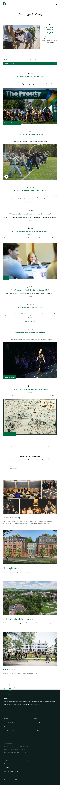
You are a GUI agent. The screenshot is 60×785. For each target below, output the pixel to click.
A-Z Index (6, 767)
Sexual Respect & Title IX (10, 731)
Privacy (6, 764)
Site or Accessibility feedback (11, 771)
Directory (6, 726)
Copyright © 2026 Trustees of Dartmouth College (16, 760)
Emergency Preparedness (40, 722)
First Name (13, 468)
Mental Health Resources (40, 726)
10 (19, 445)
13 (35, 445)
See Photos (50, 48)
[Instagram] (12, 780)
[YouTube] (16, 780)
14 (40, 445)
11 (24, 445)
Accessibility (37, 731)
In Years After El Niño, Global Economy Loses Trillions (17, 746)
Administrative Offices (9, 722)
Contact (6, 718)
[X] (9, 780)
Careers (35, 718)
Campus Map (7, 735)
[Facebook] (5, 780)
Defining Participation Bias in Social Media (14, 749)
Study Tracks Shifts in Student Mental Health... (15, 752)
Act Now (8, 708)
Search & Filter (10, 63)
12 (30, 445)
